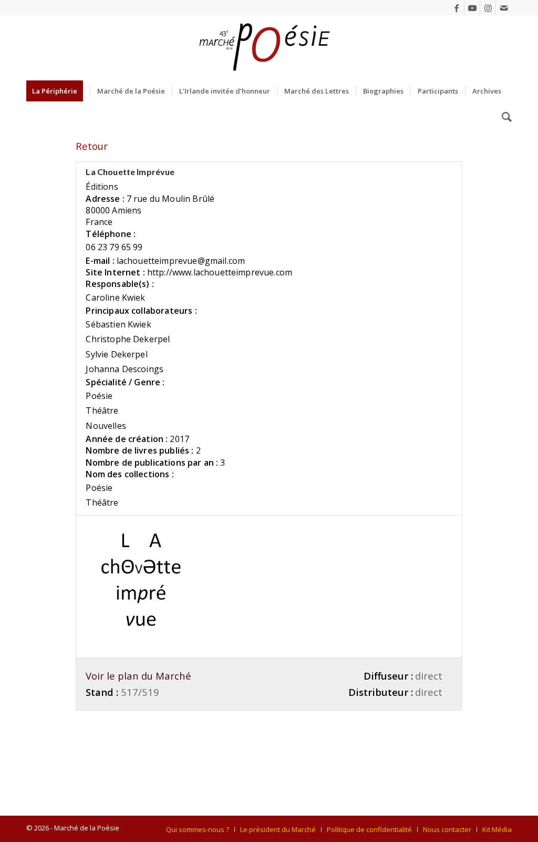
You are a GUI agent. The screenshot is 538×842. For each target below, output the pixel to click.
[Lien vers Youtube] (472, 8)
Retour (92, 145)
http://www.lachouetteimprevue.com (219, 272)
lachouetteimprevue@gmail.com (181, 260)
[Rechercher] (503, 117)
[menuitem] (58, 91)
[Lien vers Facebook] (456, 8)
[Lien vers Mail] (504, 8)
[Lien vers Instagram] (487, 8)
